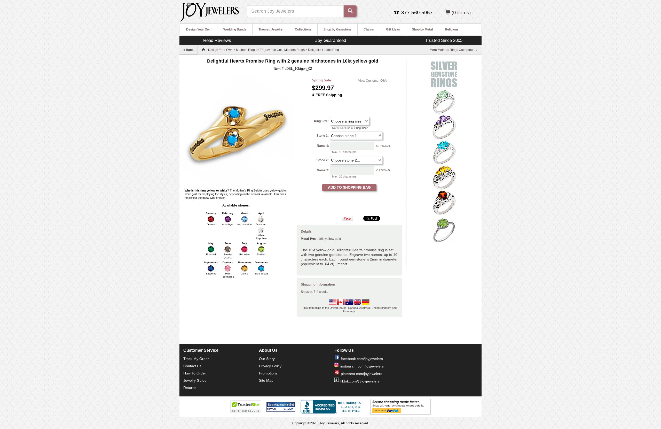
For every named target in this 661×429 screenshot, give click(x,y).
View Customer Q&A (372, 80)
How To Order (194, 373)
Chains (369, 29)
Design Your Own (198, 29)
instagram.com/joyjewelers (362, 366)
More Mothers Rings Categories (452, 50)
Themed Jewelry (270, 29)
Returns (189, 388)
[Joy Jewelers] (209, 11)
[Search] (350, 11)
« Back (188, 50)
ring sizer (361, 127)
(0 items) (461, 12)
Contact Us (192, 366)
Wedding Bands (234, 29)
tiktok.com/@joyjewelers (360, 381)
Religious (452, 29)
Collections (303, 29)
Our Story (267, 359)
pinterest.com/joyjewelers (361, 374)
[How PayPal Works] (400, 406)
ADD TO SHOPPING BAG (349, 187)
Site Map (266, 380)
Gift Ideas (393, 29)
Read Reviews (217, 40)
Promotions (268, 373)
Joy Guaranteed (330, 40)
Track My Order (196, 359)
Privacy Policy (270, 366)
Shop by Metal (422, 29)
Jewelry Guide (195, 380)
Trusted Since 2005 (443, 40)
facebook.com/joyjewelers (362, 359)
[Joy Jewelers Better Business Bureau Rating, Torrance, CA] (333, 406)
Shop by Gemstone (337, 29)
